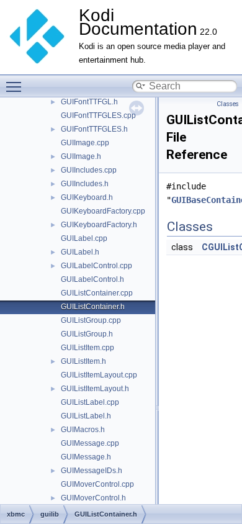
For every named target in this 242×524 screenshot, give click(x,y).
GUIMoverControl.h (93, 498)
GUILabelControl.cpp (96, 265)
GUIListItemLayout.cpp (99, 375)
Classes (228, 104)
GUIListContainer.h (93, 306)
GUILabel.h (80, 252)
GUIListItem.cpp (87, 347)
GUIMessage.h (86, 457)
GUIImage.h (81, 156)
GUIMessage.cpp (90, 443)
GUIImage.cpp (85, 142)
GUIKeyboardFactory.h (99, 224)
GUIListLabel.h (86, 416)
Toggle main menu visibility (16, 86)
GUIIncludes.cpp (89, 170)
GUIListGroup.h (87, 334)
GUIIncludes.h (85, 183)
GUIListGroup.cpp (91, 320)
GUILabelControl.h (92, 279)
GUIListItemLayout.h (95, 388)
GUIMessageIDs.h (91, 470)
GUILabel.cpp (84, 238)
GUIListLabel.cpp (90, 402)
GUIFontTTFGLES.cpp (98, 115)
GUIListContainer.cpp (97, 293)
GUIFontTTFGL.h (89, 101)
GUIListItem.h (83, 361)
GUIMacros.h (83, 429)
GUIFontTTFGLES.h (94, 129)
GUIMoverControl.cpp (97, 484)
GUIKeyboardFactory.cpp (103, 211)
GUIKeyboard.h (87, 197)
